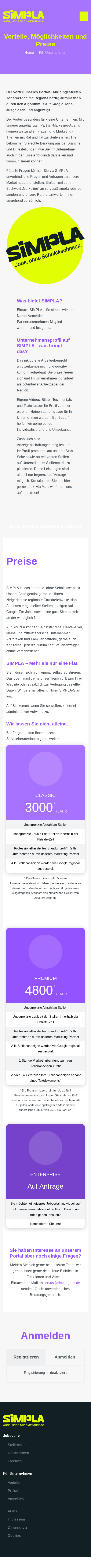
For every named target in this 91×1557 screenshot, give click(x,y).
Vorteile (14, 1482)
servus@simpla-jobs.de (62, 1283)
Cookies (14, 1535)
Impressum (16, 1519)
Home (29, 52)
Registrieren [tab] (26, 1357)
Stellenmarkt (17, 1445)
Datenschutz (17, 1527)
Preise (13, 1491)
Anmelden (16, 1499)
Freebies (15, 1461)
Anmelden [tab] (65, 1357)
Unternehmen (18, 1453)
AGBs (12, 1511)
